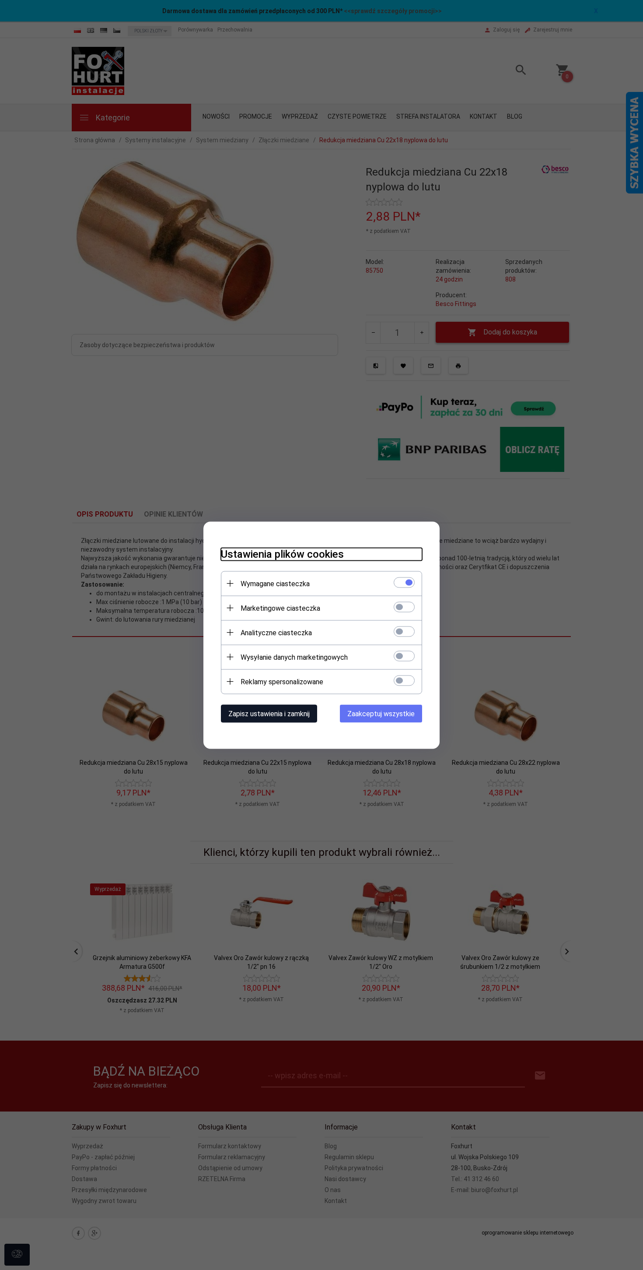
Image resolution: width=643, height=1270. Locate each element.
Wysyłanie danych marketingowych (294, 657)
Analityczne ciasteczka (276, 632)
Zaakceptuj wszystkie (381, 713)
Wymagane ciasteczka (275, 583)
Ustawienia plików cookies (282, 554)
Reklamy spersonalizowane (282, 681)
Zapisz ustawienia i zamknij (269, 713)
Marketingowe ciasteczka (280, 608)
